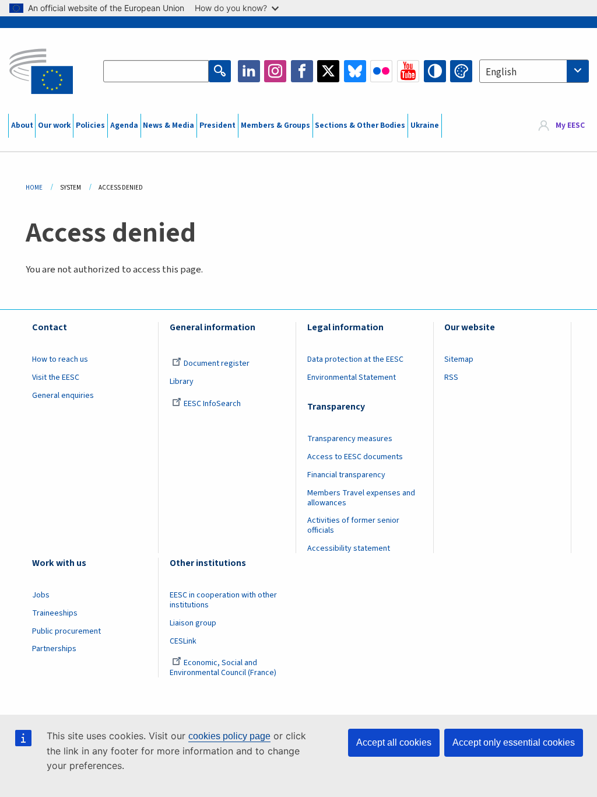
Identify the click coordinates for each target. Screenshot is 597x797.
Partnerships (54, 649)
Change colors (461, 71)
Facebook (302, 71)
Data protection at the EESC (355, 359)
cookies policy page (229, 736)
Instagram (275, 71)
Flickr (381, 71)
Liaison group (193, 623)
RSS (451, 377)
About (22, 125)
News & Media (168, 125)
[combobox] (534, 71)
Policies (90, 125)
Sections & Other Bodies (360, 125)
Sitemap (458, 359)
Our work (54, 125)
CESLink (183, 641)
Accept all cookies (393, 742)
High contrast (435, 71)
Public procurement (66, 631)
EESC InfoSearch (212, 404)
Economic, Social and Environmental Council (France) (224, 668)
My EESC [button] (570, 125)
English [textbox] (501, 72)
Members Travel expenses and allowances (361, 498)
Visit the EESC (55, 377)
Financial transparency (346, 475)
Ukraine (424, 125)
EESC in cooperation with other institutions (223, 600)
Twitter (328, 71)
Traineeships (55, 613)
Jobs (41, 595)
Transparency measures (349, 439)
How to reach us (60, 359)
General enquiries (63, 395)
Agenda (124, 125)
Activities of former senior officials (353, 525)
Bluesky (355, 71)
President (217, 125)
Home (34, 187)
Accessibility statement (348, 548)
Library (182, 381)
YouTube (408, 71)
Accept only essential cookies (513, 742)
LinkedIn (249, 71)
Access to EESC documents (355, 457)
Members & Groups (275, 125)
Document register (217, 363)
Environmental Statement (351, 377)
